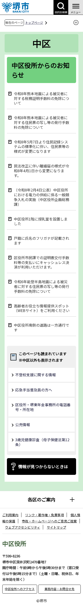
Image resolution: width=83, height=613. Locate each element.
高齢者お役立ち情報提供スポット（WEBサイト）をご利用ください (42, 308)
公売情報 (22, 424)
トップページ (34, 22)
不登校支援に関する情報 (35, 374)
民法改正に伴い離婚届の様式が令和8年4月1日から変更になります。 (41, 170)
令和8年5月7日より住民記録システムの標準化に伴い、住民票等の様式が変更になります (41, 146)
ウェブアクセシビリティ (22, 527)
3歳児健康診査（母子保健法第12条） (42, 442)
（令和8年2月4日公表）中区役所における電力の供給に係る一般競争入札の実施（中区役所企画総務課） (41, 197)
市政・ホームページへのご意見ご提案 (49, 521)
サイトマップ (56, 527)
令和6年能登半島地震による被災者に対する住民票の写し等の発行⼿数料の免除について (41, 286)
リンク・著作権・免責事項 (44, 515)
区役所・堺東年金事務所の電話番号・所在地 (43, 407)
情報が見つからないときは (43, 466)
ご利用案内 (10, 515)
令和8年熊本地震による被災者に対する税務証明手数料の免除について (41, 98)
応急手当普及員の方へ (33, 390)
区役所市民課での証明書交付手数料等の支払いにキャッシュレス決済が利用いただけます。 (41, 262)
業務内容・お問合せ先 (59, 589)
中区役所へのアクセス (20, 589)
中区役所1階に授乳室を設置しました (41, 221)
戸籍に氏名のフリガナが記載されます (41, 240)
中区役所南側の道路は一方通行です (41, 327)
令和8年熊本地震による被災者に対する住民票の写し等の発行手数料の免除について (41, 122)
